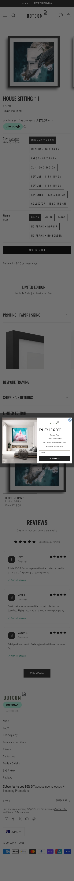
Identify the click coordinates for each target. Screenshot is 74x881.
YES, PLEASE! (54, 458)
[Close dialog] (70, 419)
